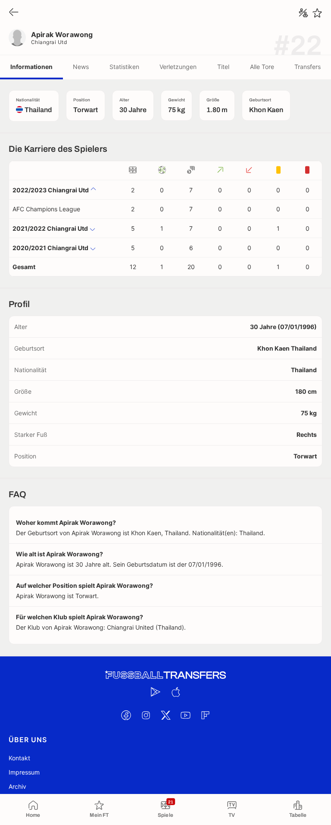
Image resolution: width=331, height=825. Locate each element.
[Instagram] (145, 715)
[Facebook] (125, 715)
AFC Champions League (46, 209)
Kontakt (19, 758)
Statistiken (124, 66)
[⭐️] (317, 13)
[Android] (155, 691)
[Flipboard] (205, 715)
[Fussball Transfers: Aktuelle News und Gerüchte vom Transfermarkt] (165, 675)
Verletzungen (178, 66)
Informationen (31, 66)
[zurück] (14, 13)
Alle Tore (262, 66)
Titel (223, 66)
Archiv (17, 786)
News (81, 66)
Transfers (307, 66)
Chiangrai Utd (49, 42)
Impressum (24, 772)
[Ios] (175, 691)
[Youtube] (185, 715)
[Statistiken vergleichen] (303, 13)
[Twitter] (165, 715)
